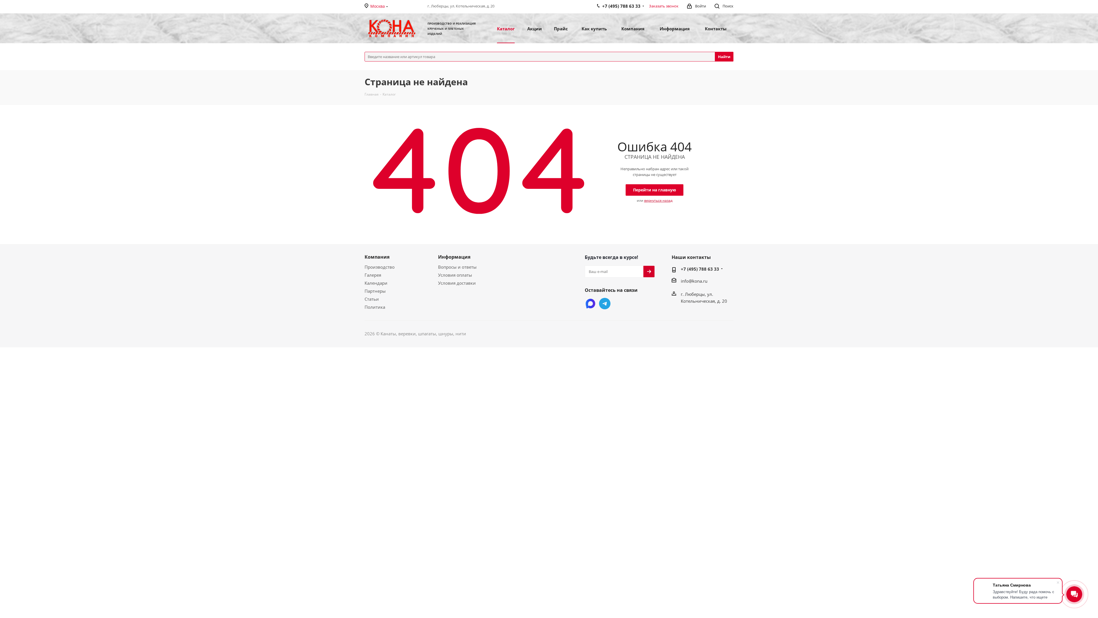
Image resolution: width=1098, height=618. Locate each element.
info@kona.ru (694, 281)
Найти (724, 56)
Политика (375, 307)
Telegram (604, 303)
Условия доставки (457, 283)
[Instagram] (590, 303)
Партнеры (375, 291)
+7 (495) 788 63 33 (700, 269)
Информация (454, 257)
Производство (380, 267)
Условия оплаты (455, 275)
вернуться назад (658, 200)
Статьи (372, 299)
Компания (377, 257)
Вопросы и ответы (457, 267)
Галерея (373, 275)
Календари (376, 283)
